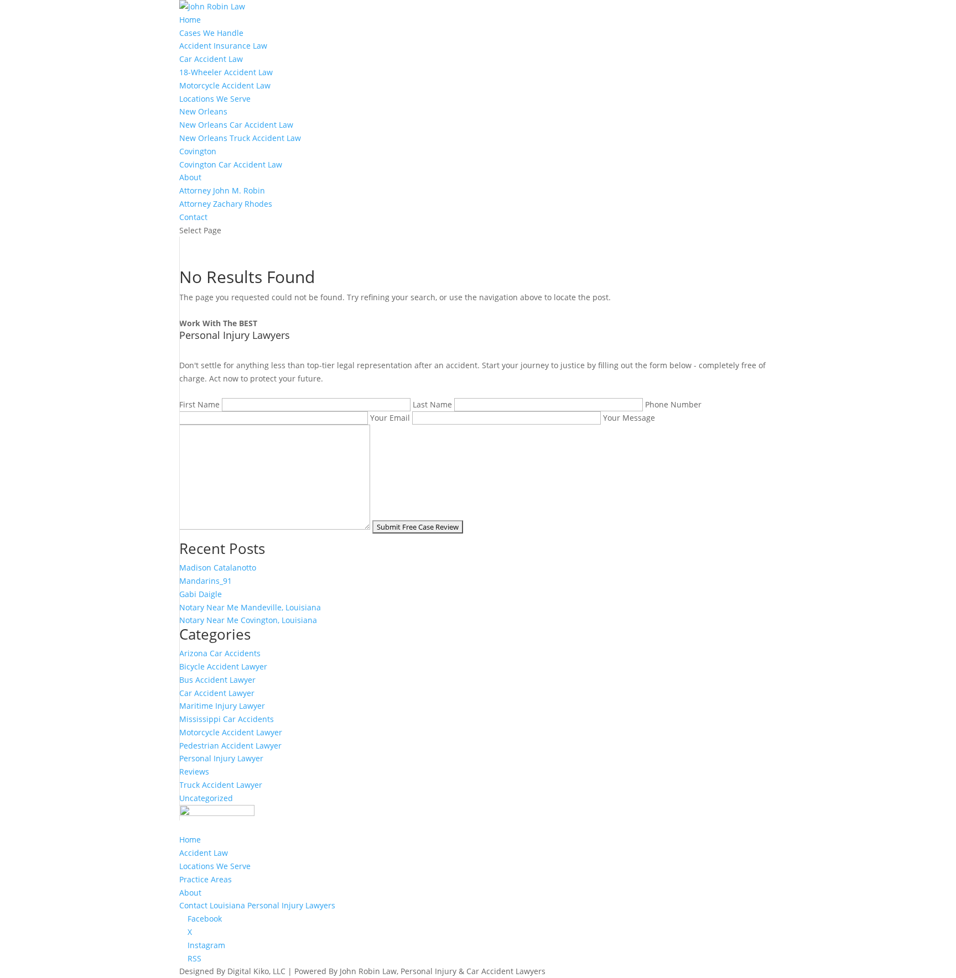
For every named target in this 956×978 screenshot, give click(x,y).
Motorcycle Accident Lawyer (230, 732)
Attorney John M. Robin (222, 190)
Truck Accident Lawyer (220, 785)
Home (190, 19)
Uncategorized (206, 798)
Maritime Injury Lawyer (222, 705)
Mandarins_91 (205, 581)
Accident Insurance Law (223, 45)
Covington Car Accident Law (230, 164)
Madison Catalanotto (217, 567)
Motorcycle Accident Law (225, 85)
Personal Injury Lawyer (221, 758)
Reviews (194, 771)
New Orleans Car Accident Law (236, 124)
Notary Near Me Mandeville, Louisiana (250, 607)
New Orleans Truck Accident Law (240, 138)
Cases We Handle (211, 33)
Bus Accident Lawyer (217, 679)
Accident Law (203, 853)
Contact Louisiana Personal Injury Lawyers (257, 905)
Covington (197, 151)
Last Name (433, 404)
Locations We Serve (215, 98)
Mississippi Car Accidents (226, 719)
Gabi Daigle (200, 594)
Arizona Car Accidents (220, 653)
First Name (200, 404)
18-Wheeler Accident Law (226, 72)
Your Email (391, 417)
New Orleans (203, 111)
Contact (193, 217)
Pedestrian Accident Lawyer (230, 745)
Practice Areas (205, 879)
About (190, 177)
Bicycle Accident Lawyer (223, 666)
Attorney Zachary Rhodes (225, 203)
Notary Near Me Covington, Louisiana (248, 620)
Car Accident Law (211, 59)
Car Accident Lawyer (216, 693)
